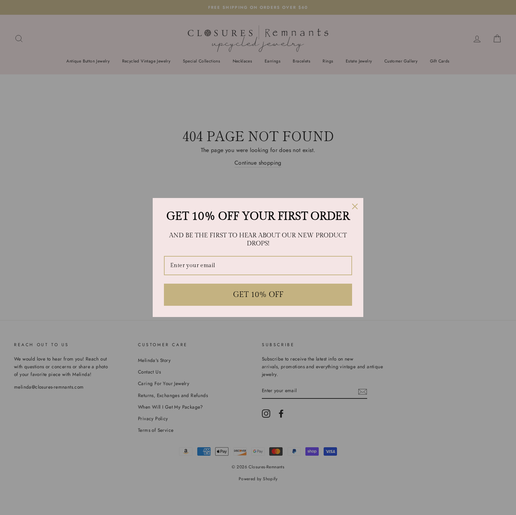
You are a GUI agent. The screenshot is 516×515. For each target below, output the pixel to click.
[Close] (354, 206)
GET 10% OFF (258, 294)
